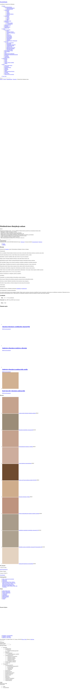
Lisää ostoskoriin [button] (8, 350)
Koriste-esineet (9, 35)
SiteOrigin (32, 639)
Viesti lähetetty (2, 575)
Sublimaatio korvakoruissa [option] (12, 656)
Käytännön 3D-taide (10, 31)
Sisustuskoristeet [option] (9, 665)
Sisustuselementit (35, 241)
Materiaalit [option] (7, 677)
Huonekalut (9, 34)
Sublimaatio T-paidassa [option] (12, 660)
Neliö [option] (4, 686)
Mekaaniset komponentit (11, 47)
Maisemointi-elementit (10, 48)
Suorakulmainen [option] (6, 687)
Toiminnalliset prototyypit (11, 44)
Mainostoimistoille (10, 9)
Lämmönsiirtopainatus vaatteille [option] (13, 654)
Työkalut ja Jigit (9, 46)
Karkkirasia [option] (7, 670)
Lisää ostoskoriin (3, 240)
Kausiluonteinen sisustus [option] (9, 672)
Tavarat (5, 60)
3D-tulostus (6, 25)
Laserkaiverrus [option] (8, 648)
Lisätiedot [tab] (4, 244)
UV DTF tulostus (10, 23)
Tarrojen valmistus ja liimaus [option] (10, 661)
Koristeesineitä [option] (10, 667)
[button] (35, 642)
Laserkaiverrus (6, 10)
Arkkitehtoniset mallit (10, 45)
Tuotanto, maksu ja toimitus (9, 62)
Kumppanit (6, 69)
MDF (7, 19)
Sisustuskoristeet (9, 79)
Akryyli (8, 17)
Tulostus (3, 598)
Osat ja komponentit (10, 42)
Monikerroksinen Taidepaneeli (12, 40)
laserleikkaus (18, 288)
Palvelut (3, 6)
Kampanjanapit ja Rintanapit (9, 53)
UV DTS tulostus (10, 22)
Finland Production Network (9, 71)
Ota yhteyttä (6, 66)
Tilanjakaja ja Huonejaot (11, 32)
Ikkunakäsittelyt (9, 37)
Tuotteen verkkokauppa (6, 592)
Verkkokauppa (4, 58)
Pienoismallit (9, 43)
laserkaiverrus (24, 288)
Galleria (5, 70)
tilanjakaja (7, 249)
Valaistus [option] (10, 669)
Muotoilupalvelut (7, 26)
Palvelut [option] (5, 647)
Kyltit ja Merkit (7, 51)
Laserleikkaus (4, 594)
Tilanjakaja (15, 79)
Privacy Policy (6, 73)
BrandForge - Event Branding (7, 635)
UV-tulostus (6, 21)
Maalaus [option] (7, 676)
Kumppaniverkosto (7, 67)
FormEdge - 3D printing (6, 636)
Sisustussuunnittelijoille (11, 8)
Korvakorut (6, 55)
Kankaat (8, 18)
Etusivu (1, 79)
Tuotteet (3, 28)
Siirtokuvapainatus (7, 24)
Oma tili (5, 61)
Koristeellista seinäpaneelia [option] (13, 666)
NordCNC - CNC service (6, 637)
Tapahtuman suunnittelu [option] (9, 678)
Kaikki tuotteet (6, 57)
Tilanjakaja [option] (10, 668)
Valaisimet (8, 39)
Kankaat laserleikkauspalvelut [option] (13, 650)
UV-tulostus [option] (7, 662)
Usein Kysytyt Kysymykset (9, 74)
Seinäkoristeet (9, 38)
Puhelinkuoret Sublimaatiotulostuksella (11, 54)
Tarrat (5, 52)
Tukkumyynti (6, 27)
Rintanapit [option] (7, 651)
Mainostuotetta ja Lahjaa (8, 50)
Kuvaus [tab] (3, 243)
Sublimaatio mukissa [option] (11, 657)
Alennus (5, 63)
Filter (1, 682)
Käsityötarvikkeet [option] (8, 671)
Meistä (3, 64)
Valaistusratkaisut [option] (8, 680)
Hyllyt (8, 33)
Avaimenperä (6, 56)
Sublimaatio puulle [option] (11, 659)
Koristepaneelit (9, 36)
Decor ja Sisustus (7, 29)
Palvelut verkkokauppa (6, 591)
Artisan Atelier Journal (8, 65)
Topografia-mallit (10, 49)
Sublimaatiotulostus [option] (9, 655)
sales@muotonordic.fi (4, 569)
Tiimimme (6, 68)
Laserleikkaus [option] (8, 649)
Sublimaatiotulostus (7, 20)
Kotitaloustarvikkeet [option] (9, 673)
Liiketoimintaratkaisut (8, 7)
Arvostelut (6, 72)
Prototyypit (6, 41)
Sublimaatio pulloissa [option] (11, 658)
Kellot (8, 30)
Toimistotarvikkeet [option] (8, 679)
